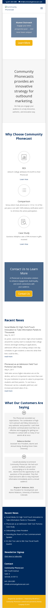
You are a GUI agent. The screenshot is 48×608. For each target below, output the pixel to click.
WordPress (35, 599)
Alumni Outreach (24, 22)
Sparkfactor (19, 599)
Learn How (24, 179)
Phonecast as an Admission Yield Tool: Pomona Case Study (21, 365)
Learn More (24, 42)
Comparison (24, 201)
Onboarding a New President (17, 530)
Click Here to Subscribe (13, 556)
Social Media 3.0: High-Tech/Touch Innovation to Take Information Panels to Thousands (23, 330)
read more (8, 356)
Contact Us (24, 293)
